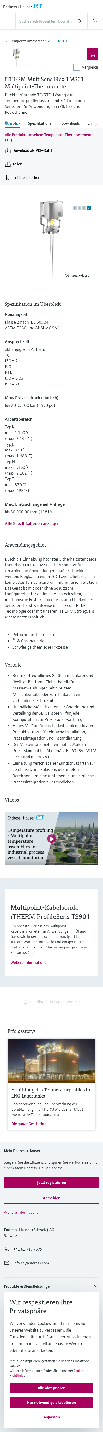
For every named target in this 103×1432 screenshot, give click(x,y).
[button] (51, 1182)
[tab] (14, 123)
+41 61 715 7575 (27, 1249)
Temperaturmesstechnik (30, 41)
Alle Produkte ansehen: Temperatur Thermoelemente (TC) (49, 137)
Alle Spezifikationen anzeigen (32, 523)
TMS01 (62, 41)
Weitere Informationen (30, 962)
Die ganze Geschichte (28, 1123)
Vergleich (90, 67)
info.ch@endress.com (31, 1262)
